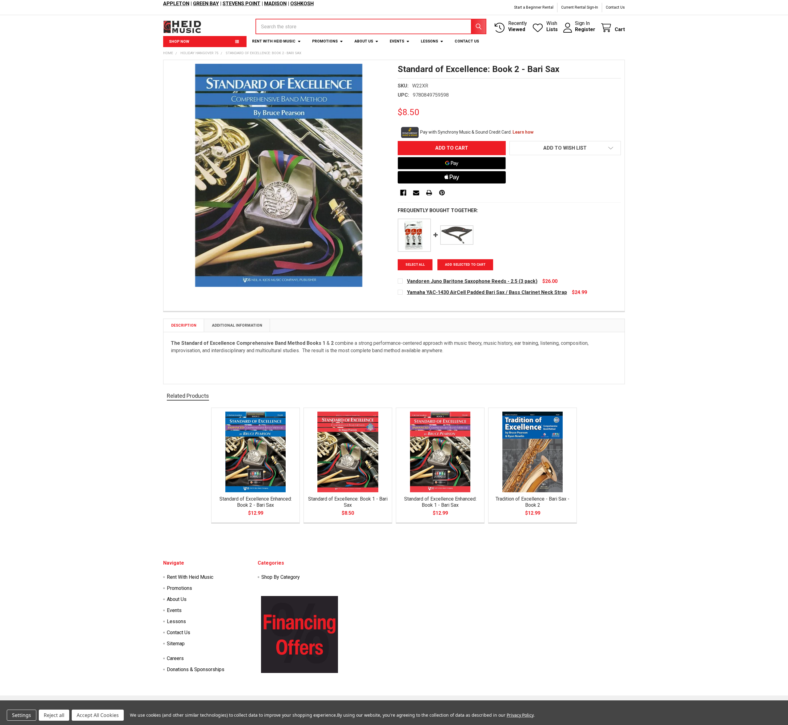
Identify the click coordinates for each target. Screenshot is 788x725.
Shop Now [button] (179, 41)
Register (585, 29)
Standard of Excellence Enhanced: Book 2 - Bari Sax (255, 502)
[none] (278, 175)
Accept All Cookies (98, 715)
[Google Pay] (452, 163)
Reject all (54, 715)
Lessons (429, 41)
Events (397, 41)
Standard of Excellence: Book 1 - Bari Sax (348, 502)
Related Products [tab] (188, 396)
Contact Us (615, 7)
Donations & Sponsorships (195, 669)
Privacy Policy (520, 715)
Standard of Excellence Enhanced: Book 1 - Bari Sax (440, 502)
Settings (21, 715)
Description (183, 325)
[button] (565, 148)
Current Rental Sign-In (579, 7)
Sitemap (176, 643)
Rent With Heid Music (274, 41)
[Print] (429, 192)
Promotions (325, 41)
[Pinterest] (442, 192)
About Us (363, 41)
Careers (175, 658)
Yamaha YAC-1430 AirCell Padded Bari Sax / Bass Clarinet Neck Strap (487, 292)
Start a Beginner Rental (533, 7)
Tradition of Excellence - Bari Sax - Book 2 (532, 502)
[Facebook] (403, 192)
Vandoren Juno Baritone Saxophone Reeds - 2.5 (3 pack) (472, 281)
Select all (415, 265)
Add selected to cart (465, 265)
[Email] (416, 192)
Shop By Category (280, 577)
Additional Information (237, 325)
